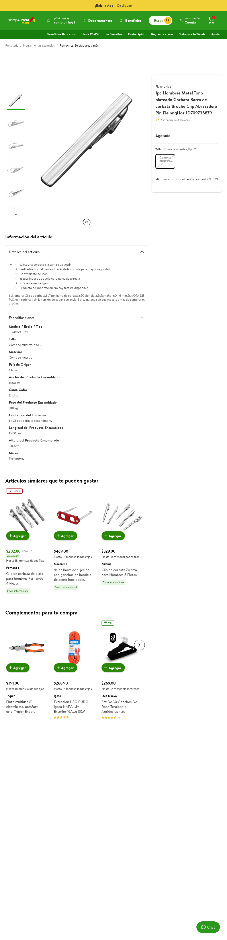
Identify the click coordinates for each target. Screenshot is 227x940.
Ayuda (215, 34)
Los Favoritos (113, 34)
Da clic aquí (124, 5)
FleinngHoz (163, 86)
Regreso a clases (162, 34)
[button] (189, 20)
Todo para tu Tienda (192, 34)
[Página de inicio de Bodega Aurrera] (21, 20)
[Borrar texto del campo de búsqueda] (160, 20)
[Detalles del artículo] (142, 251)
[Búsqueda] (167, 20)
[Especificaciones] (142, 317)
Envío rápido (136, 34)
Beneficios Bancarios (61, 34)
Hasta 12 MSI (90, 34)
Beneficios (133, 20)
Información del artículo (28, 237)
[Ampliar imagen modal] (86, 222)
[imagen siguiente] (16, 214)
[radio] (165, 161)
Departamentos (100, 20)
